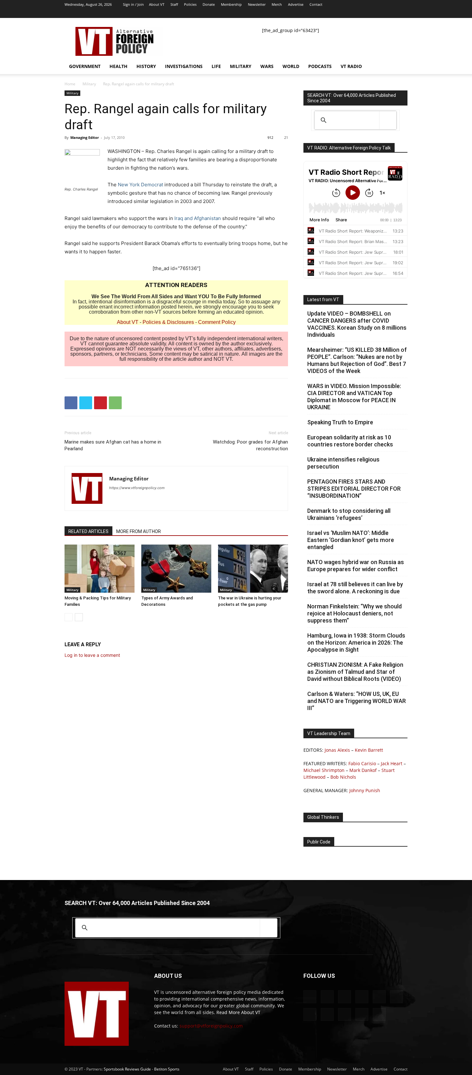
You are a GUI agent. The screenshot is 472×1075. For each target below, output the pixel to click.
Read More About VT (238, 1012)
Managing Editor (84, 137)
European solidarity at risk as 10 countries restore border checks (350, 441)
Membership (231, 4)
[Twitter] (371, 13)
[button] (399, 67)
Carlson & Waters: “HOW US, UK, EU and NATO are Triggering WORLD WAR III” (356, 700)
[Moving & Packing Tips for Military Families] (100, 569)
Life (216, 66)
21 (286, 137)
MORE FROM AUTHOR (138, 531)
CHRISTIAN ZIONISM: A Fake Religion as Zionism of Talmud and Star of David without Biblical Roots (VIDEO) (355, 671)
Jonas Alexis (337, 750)
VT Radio (351, 66)
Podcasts (320, 66)
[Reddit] (328, 13)
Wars (267, 66)
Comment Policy (217, 322)
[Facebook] (307, 13)
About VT (156, 4)
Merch (277, 4)
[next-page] (79, 617)
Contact (316, 4)
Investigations (184, 66)
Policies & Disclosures (168, 322)
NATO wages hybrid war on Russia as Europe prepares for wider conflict (355, 565)
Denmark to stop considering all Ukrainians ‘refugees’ (348, 514)
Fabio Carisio (362, 763)
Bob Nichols (343, 777)
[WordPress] (392, 13)
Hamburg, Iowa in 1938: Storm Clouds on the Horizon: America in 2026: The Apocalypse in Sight (356, 642)
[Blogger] (297, 13)
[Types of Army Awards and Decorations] (176, 569)
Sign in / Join (133, 4)
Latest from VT (323, 299)
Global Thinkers (323, 817)
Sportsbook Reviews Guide (127, 1069)
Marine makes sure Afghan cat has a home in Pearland (113, 445)
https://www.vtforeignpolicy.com (137, 488)
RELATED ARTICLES (88, 531)
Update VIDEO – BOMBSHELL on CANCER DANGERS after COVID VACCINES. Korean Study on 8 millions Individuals (356, 324)
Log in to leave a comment (92, 655)
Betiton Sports (166, 1069)
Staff (174, 4)
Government (85, 66)
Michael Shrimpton (324, 770)
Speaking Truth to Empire (340, 422)
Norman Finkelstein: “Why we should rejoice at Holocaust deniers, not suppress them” (354, 613)
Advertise (295, 4)
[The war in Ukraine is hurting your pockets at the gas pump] (253, 569)
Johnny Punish (364, 790)
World (291, 66)
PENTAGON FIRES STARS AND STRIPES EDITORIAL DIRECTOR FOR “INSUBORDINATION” (354, 488)
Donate (209, 4)
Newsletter (257, 4)
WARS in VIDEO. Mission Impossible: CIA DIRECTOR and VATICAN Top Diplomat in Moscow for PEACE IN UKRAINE (354, 397)
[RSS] (349, 13)
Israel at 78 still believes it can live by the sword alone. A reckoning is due (355, 588)
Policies (190, 4)
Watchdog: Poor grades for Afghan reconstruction (250, 445)
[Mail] (318, 13)
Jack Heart (391, 763)
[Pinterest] (100, 402)
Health (118, 66)
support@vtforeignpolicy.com (211, 1026)
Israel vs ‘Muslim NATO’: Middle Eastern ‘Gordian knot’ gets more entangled (350, 539)
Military (240, 66)
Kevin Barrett (369, 750)
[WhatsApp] (115, 402)
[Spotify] (360, 13)
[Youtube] (402, 13)
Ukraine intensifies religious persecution (343, 463)
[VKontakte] (381, 13)
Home (70, 84)
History (146, 66)
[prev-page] (69, 617)
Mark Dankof (363, 770)
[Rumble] (339, 13)
